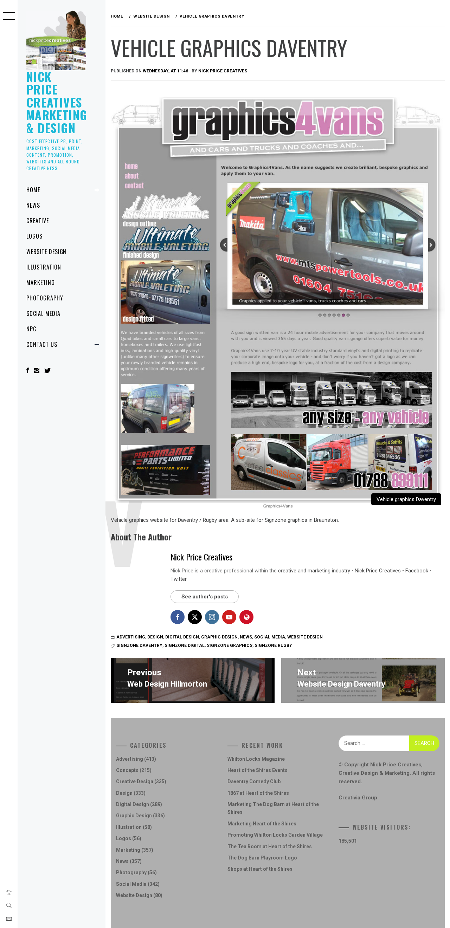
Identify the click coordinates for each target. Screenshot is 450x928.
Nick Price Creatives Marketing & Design (56, 102)
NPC (31, 329)
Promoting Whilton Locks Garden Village (275, 835)
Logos (34, 236)
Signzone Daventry (139, 645)
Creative (37, 220)
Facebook (416, 570)
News (33, 205)
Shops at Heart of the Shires (259, 869)
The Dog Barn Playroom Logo (262, 858)
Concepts (127, 770)
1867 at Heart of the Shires (258, 793)
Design (155, 637)
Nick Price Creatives (222, 71)
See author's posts (204, 596)
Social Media (43, 313)
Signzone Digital (185, 645)
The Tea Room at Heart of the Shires (269, 846)
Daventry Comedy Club (254, 781)
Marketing (40, 282)
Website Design (46, 251)
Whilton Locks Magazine (256, 759)
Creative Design (134, 781)
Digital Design (182, 637)
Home (33, 190)
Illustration (43, 267)
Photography (44, 298)
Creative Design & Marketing (374, 773)
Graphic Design (219, 637)
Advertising (130, 637)
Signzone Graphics (229, 645)
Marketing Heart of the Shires (261, 823)
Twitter (179, 579)
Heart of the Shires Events (257, 770)
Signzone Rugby (273, 645)
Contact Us (41, 344)
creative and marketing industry (314, 570)
